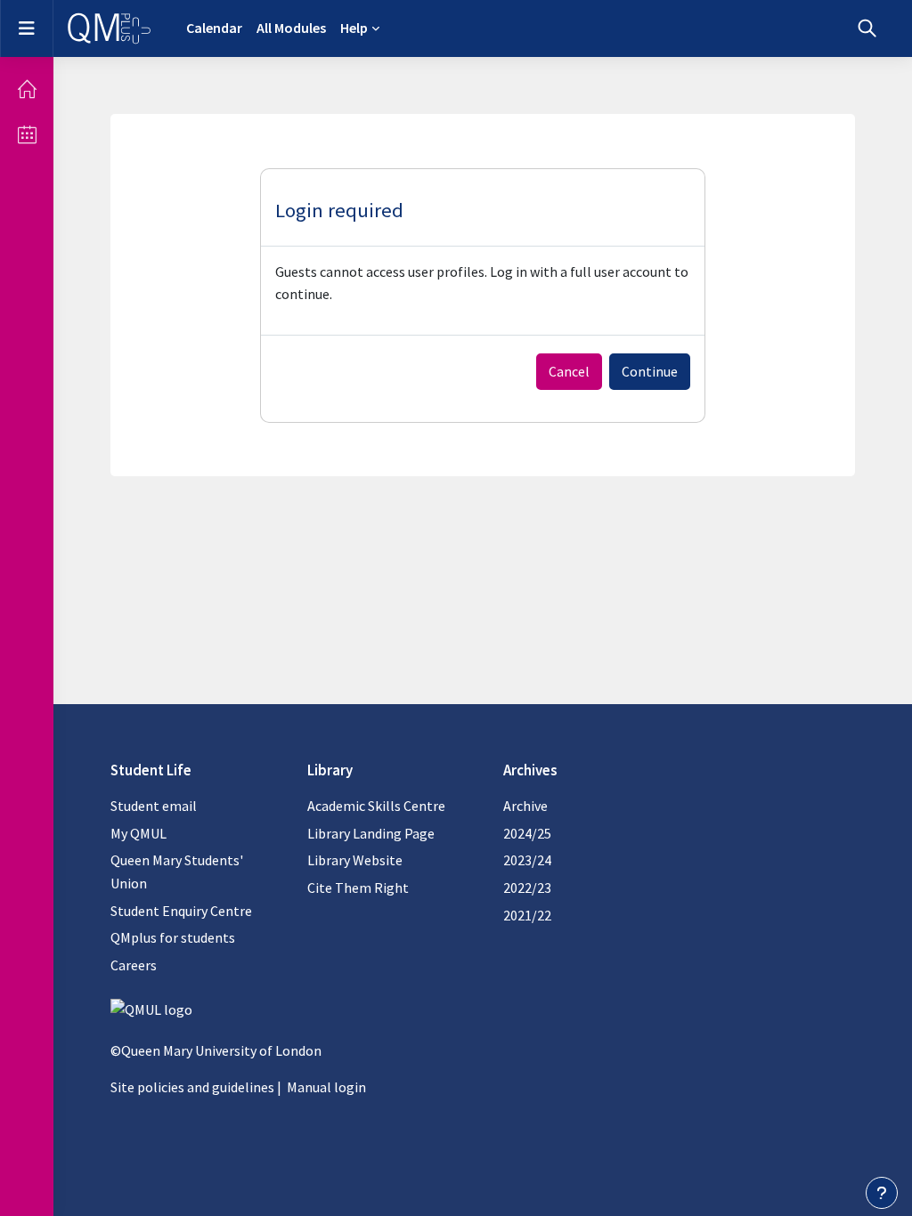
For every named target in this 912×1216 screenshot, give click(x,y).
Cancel (569, 371)
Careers (133, 965)
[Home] (26, 89)
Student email (153, 806)
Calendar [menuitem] (214, 27)
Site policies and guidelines (192, 1087)
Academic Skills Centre (376, 806)
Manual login (326, 1087)
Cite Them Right (358, 887)
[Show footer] (882, 1193)
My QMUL (138, 833)
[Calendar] (26, 134)
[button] (867, 28)
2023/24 (527, 860)
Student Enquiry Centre (181, 911)
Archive (525, 806)
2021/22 (527, 915)
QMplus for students (172, 937)
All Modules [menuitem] (291, 27)
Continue (650, 371)
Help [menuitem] (354, 27)
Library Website (355, 860)
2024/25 (527, 833)
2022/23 (527, 887)
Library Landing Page (371, 833)
